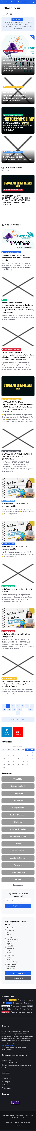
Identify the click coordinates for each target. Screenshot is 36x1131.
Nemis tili (9, 946)
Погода (23, 1006)
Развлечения (22, 1000)
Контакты (18, 1125)
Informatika (10, 930)
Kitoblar (18, 843)
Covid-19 (5, 1000)
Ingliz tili (9, 944)
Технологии (15, 1006)
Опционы (21, 1012)
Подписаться (18, 906)
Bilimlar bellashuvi (18, 858)
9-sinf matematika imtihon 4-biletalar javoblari (15, 547)
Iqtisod (8, 957)
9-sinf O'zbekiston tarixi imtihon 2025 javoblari (16, 635)
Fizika (8, 932)
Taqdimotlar (18, 800)
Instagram (7, 1088)
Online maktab (18, 851)
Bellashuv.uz (11, 8)
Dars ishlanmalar (18, 872)
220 (30, 709)
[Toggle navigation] (33, 8)
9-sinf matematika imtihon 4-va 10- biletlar (17, 590)
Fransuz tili (10, 948)
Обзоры (11, 1009)
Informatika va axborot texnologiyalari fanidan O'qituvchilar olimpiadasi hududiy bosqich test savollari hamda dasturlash (17, 95)
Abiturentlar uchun (18, 829)
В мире (9, 1003)
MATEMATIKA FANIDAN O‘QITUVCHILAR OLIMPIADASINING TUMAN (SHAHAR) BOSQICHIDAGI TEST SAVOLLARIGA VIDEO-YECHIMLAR (17, 124)
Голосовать (18, 973)
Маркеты (29, 1012)
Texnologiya (10, 968)
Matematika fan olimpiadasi (14, 204)
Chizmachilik (10, 966)
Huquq (8, 953)
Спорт (17, 1009)
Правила (9, 1122)
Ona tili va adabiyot (13, 939)
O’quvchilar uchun (18, 836)
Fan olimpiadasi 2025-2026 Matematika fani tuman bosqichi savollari (16, 57)
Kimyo (8, 935)
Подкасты (28, 1003)
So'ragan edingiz (18, 786)
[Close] (33, 2)
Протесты (5, 1012)
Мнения (4, 1009)
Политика (13, 1000)
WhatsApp (7, 1078)
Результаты (18, 978)
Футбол (29, 1009)
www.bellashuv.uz (8, 1045)
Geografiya (10, 955)
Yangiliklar (18, 779)
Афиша (30, 1006)
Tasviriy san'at (11, 964)
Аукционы (5, 1006)
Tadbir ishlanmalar (18, 815)
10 (19, 709)
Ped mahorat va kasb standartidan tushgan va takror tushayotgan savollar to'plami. (17, 683)
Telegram (7, 1082)
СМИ (3, 1003)
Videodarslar (18, 793)
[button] (7, 14)
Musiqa (8, 959)
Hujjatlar (18, 822)
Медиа (30, 1000)
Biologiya (9, 937)
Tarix (8, 950)
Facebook (7, 1085)
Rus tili (8, 941)
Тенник (23, 1009)
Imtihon (18, 879)
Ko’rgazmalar (18, 807)
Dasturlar (18, 865)
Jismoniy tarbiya (12, 962)
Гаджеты (14, 1012)
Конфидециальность (22, 1122)
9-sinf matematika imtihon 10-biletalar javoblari (15, 504)
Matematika (10, 928)
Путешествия (18, 1003)
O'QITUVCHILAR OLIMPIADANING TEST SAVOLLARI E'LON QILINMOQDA (17, 157)
